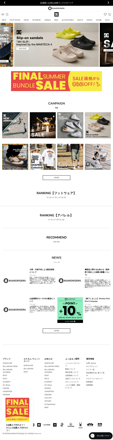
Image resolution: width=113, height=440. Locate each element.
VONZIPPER (7, 391)
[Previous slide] (4, 2)
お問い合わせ (91, 363)
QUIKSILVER (7, 363)
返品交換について (72, 372)
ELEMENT (7, 382)
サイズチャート (92, 366)
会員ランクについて (72, 379)
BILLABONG (28, 369)
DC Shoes (6, 385)
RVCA (5, 379)
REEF (46, 407)
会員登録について (72, 375)
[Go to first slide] (108, 2)
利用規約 (89, 382)
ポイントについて (72, 382)
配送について (70, 369)
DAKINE (6, 388)
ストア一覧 (90, 369)
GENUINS (6, 395)
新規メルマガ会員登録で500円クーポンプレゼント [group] (56, 3)
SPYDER (47, 401)
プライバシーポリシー (94, 379)
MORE (56, 177)
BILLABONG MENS (10, 366)
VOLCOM (47, 398)
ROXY (5, 375)
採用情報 (89, 385)
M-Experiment (49, 404)
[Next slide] (108, 44)
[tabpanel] (56, 45)
